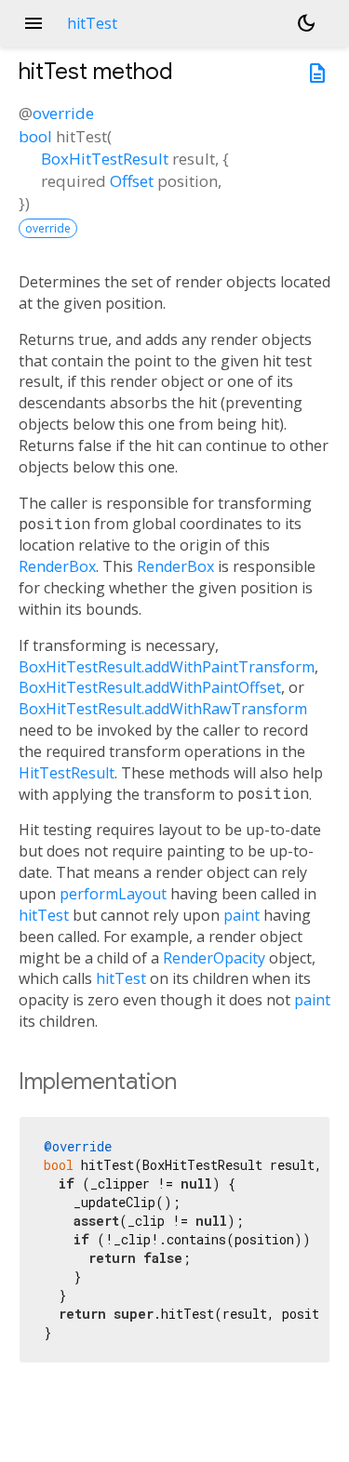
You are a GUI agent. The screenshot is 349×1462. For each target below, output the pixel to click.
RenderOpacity (214, 958)
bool (35, 136)
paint (241, 915)
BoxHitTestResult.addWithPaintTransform (167, 667)
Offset (132, 181)
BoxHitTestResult (104, 158)
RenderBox (57, 566)
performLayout (113, 894)
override (63, 113)
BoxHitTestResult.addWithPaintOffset (150, 687)
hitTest (44, 915)
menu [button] (33, 23)
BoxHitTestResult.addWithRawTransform (163, 708)
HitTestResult (66, 773)
